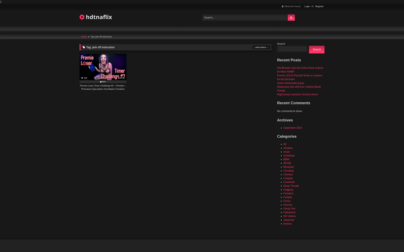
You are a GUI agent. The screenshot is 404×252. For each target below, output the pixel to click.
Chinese (288, 174)
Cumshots (289, 182)
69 (284, 144)
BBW (286, 159)
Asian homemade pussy (290, 83)
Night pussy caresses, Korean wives (297, 94)
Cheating (288, 170)
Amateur (288, 148)
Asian (286, 151)
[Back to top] (394, 243)
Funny (287, 201)
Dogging (288, 189)
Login (307, 6)
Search (281, 43)
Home (84, 36)
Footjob (287, 197)
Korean (287, 223)
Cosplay (288, 178)
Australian (289, 155)
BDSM (287, 163)
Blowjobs (288, 167)
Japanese (288, 220)
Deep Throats (291, 186)
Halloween (289, 212)
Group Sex (289, 208)
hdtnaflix (98, 17)
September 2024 (292, 127)
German (287, 204)
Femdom (288, 193)
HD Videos (289, 216)
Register (319, 6)
